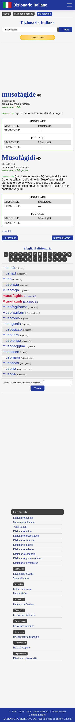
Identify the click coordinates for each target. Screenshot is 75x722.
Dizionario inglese (23, 544)
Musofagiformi (14, 312)
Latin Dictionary (22, 589)
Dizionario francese (24, 540)
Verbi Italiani (20, 526)
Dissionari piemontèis (25, 658)
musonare (10, 352)
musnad (9, 273)
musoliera (10, 335)
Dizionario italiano (23, 517)
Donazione (37, 37)
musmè (8, 268)
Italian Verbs (20, 593)
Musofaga (10, 290)
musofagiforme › (62, 237)
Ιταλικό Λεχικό (21, 647)
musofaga (10, 284)
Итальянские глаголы (26, 636)
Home (6, 13)
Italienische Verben (23, 604)
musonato (10, 363)
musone (9, 368)
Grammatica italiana (24, 522)
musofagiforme (14, 307)
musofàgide (44, 13)
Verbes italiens (21, 578)
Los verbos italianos (24, 615)
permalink (6, 231)
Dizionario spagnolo (24, 553)
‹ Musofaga (9, 237)
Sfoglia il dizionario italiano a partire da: (23, 382)
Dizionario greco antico (26, 535)
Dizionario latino (22, 531)
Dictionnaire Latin (23, 573)
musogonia (11, 324)
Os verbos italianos (23, 625)
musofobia (11, 318)
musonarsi (11, 357)
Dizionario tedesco (23, 549)
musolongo (11, 340)
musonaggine (13, 346)
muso (7, 279)
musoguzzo (12, 329)
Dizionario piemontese (25, 562)
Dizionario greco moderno (27, 558)
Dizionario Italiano (23, 13)
